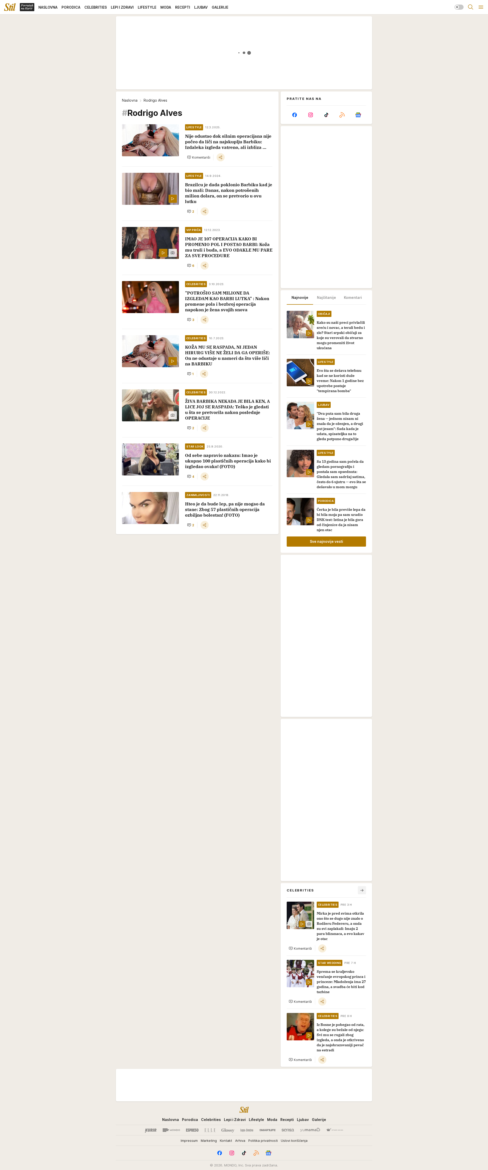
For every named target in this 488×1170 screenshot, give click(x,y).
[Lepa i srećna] (246, 1130)
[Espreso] (192, 1130)
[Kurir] (151, 1130)
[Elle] (210, 1130)
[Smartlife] (268, 1130)
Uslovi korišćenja (294, 1140)
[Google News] (358, 115)
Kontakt (226, 1140)
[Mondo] (171, 1130)
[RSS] (342, 115)
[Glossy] (227, 1130)
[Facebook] (294, 115)
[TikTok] (326, 115)
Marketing (209, 1140)
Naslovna (130, 100)
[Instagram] (310, 115)
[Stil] (10, 7)
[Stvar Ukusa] (334, 1130)
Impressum (189, 1140)
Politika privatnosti (263, 1140)
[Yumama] (310, 1130)
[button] (198, 157)
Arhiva (240, 1140)
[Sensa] (288, 1130)
